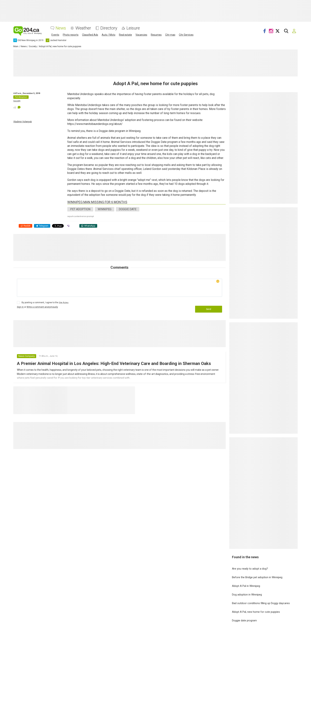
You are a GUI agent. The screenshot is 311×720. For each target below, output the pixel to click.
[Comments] (19, 107)
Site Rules (63, 302)
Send (208, 309)
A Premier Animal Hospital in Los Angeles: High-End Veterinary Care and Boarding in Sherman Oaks (114, 363)
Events (55, 34)
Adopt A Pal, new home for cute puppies (256, 611)
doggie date (127, 209)
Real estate (125, 34)
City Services (186, 34)
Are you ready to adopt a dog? (250, 568)
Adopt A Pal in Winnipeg (246, 586)
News (61, 28)
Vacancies (141, 34)
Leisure (133, 28)
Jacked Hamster (123, 390)
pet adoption (80, 209)
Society (16, 101)
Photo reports (70, 34)
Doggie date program (244, 620)
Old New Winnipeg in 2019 (90, 390)
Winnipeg (104, 209)
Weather (83, 28)
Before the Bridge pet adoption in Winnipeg (257, 577)
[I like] (14, 107)
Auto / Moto (108, 34)
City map (170, 34)
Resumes (156, 34)
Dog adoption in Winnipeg (247, 594)
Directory (108, 28)
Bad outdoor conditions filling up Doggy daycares (261, 603)
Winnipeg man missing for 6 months (97, 202)
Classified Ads (90, 34)
